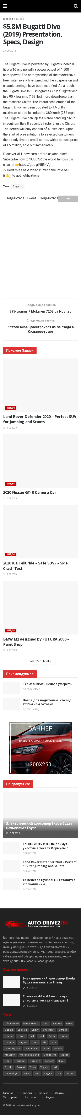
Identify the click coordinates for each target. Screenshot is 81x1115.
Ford (41, 1036)
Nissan (64, 1054)
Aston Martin (30, 1023)
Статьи (59, 1093)
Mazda (58, 1048)
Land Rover (31, 1048)
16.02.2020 (11, 498)
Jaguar (23, 1042)
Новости (26, 1093)
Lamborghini (12, 1048)
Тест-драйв (10, 1097)
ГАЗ (59, 1073)
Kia (45, 1042)
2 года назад (32, 689)
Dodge (9, 1036)
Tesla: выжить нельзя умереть (47, 684)
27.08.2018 (9, 50)
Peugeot (20, 1061)
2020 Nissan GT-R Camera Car (29, 492)
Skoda (8, 1067)
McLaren (10, 1054)
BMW (69, 1023)
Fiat (32, 1036)
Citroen (63, 1030)
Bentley (57, 1023)
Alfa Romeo (12, 1023)
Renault (49, 1061)
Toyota (44, 1067)
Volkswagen (12, 1073)
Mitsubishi (49, 1054)
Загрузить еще (40, 661)
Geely (51, 1036)
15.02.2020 (11, 574)
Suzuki (21, 1067)
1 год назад (32, 709)
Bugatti (17, 186)
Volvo (27, 1073)
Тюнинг (70, 1073)
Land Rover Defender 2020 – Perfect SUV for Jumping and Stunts (39, 419)
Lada (53, 1042)
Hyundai (10, 1042)
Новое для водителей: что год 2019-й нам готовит (47, 702)
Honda (64, 1036)
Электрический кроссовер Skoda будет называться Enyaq (39, 825)
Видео (20, 18)
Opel (7, 1061)
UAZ (55, 1067)
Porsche (35, 1061)
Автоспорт (32, 1097)
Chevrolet (48, 1030)
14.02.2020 (11, 650)
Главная (8, 18)
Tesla (32, 1067)
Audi (45, 1023)
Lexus (46, 1048)
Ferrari (21, 1036)
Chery (35, 1030)
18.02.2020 (11, 428)
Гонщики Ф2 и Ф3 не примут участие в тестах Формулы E (45, 846)
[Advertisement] (40, 250)
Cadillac (22, 1030)
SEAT (61, 1061)
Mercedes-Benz (29, 1054)
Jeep (35, 1042)
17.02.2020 (30, 889)
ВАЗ (37, 1073)
